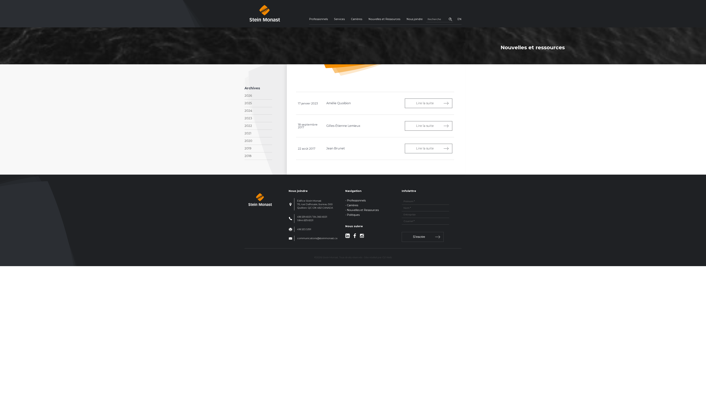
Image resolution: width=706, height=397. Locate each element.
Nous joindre (415, 19)
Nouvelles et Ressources (384, 19)
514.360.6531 (320, 216)
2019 (248, 148)
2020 (248, 141)
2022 (248, 126)
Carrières (356, 19)
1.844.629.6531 (305, 220)
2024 (248, 110)
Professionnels (318, 19)
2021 (248, 133)
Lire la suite (425, 103)
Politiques (353, 215)
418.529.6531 (304, 216)
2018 (248, 156)
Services (339, 19)
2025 (248, 103)
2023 (248, 118)
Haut (702, 372)
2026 (248, 95)
